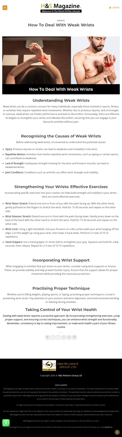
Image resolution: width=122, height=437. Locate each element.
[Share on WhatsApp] (47, 337)
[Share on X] (58, 337)
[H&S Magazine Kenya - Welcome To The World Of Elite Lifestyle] (61, 7)
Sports (61, 21)
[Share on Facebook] (52, 337)
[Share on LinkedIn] (74, 337)
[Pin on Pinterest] (69, 337)
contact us (108, 427)
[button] (5, 7)
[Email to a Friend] (63, 337)
